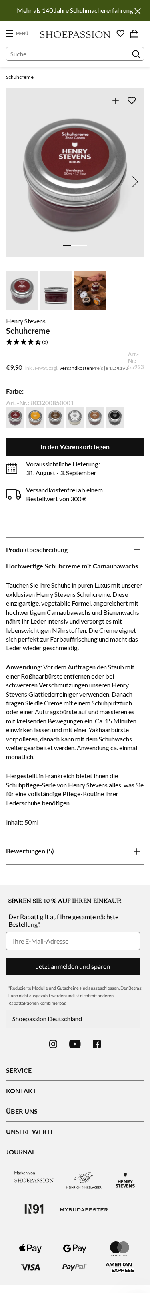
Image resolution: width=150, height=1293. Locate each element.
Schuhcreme (20, 77)
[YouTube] (75, 1044)
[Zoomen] (115, 101)
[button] (75, 342)
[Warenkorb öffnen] (134, 33)
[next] (133, 182)
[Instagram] (53, 1044)
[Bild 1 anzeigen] (67, 245)
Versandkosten (75, 368)
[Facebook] (97, 1044)
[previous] (17, 182)
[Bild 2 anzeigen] (75, 245)
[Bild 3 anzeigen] (83, 245)
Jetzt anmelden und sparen (73, 966)
